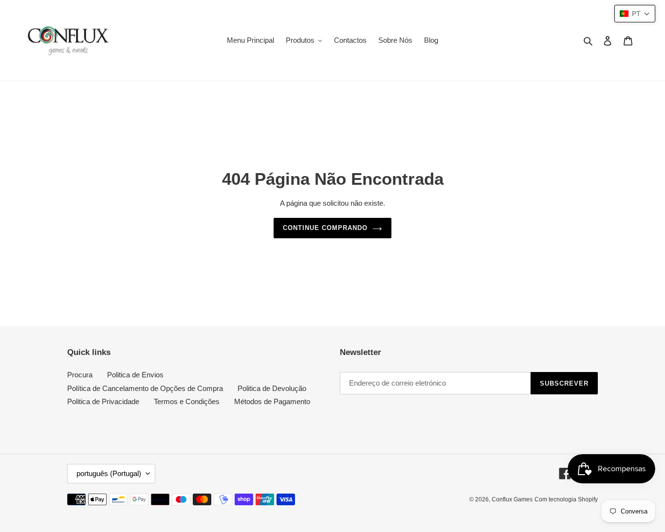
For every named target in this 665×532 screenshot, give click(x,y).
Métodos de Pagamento (272, 401)
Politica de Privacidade (103, 401)
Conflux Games (512, 499)
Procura (79, 375)
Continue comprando (325, 227)
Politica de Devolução (272, 388)
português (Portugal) (108, 473)
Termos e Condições (187, 401)
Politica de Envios (135, 375)
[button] (635, 13)
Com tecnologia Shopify (566, 499)
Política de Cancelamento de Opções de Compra (145, 388)
